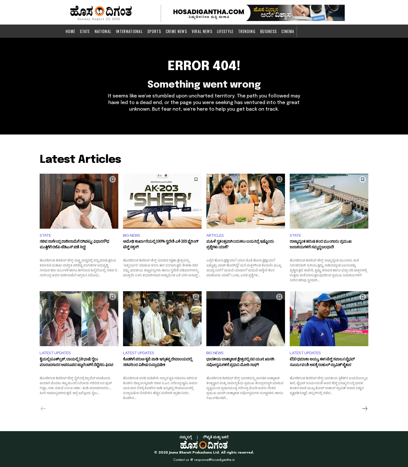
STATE (45, 235)
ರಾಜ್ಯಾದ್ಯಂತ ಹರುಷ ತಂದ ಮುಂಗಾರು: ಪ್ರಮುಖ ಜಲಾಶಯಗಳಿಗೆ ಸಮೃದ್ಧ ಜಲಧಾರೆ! (321, 245)
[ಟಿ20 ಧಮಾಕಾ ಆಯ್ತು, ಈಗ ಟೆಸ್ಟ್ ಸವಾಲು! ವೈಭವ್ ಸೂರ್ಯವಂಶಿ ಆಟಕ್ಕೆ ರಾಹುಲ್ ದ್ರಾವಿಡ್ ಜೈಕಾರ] (329, 318)
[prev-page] (43, 408)
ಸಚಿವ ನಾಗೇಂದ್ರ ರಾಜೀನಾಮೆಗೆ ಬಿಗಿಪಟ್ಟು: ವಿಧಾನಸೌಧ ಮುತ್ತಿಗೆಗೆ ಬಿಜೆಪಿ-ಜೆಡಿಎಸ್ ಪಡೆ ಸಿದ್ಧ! (74, 245)
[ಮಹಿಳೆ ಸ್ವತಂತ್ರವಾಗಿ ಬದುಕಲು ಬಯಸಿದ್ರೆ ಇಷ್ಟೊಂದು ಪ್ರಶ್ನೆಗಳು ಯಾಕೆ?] (245, 201)
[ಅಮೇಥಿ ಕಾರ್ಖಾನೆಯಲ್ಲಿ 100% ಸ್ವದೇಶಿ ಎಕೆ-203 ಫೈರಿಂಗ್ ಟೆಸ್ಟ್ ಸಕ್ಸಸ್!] (162, 201)
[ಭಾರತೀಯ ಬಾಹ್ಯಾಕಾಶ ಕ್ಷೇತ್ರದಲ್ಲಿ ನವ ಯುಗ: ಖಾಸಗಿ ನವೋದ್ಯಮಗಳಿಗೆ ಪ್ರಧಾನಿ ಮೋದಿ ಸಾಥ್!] (245, 318)
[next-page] (364, 408)
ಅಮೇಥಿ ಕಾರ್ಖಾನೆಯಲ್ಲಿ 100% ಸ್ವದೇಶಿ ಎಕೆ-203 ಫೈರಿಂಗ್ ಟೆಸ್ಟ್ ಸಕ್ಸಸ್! (160, 245)
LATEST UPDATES (55, 352)
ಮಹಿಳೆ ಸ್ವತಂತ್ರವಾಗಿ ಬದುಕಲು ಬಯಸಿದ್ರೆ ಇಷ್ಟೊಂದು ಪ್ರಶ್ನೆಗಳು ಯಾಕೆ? (240, 245)
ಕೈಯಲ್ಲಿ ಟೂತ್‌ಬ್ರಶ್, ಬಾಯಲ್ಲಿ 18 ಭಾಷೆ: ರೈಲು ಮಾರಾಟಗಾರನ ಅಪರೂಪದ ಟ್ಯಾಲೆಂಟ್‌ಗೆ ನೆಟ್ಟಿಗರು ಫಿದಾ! (76, 362)
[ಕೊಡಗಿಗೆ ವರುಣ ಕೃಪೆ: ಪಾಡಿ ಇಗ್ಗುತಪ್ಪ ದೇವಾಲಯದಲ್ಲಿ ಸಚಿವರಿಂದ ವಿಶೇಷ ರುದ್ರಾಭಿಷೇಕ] (162, 318)
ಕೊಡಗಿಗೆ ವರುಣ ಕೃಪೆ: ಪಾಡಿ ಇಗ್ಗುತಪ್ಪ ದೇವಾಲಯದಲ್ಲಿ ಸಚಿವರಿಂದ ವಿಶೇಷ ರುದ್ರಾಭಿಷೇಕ (157, 362)
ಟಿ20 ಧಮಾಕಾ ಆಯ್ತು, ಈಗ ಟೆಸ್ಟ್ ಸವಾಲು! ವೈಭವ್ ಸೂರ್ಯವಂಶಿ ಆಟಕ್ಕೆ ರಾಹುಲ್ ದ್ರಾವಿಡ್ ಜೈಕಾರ (322, 362)
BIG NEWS (131, 235)
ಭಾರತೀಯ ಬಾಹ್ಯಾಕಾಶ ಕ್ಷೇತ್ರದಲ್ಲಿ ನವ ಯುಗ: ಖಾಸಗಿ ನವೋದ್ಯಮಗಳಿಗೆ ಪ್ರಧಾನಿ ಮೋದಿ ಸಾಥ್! (240, 362)
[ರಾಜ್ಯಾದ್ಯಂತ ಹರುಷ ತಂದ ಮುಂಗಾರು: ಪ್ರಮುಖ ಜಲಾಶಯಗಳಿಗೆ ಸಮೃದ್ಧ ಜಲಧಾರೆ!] (329, 201)
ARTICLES (215, 235)
